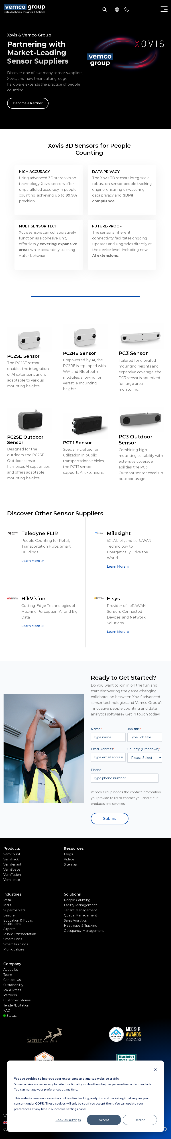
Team (7, 975)
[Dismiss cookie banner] (155, 1070)
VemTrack (11, 859)
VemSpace (11, 870)
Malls (7, 905)
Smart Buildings (15, 944)
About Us (10, 970)
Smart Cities (12, 939)
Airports (9, 929)
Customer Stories (17, 1000)
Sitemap (70, 864)
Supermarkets (14, 910)
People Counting (77, 900)
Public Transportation (19, 934)
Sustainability (13, 985)
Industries (12, 894)
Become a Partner (28, 103)
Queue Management (80, 915)
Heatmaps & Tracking (80, 926)
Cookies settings (68, 1120)
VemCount (11, 854)
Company (12, 964)
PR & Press (12, 990)
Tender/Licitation (16, 1005)
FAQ (6, 1010)
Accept (104, 1120)
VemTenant (12, 864)
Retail (7, 900)
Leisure (9, 915)
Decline (140, 1120)
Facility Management (80, 905)
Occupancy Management (84, 931)
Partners (10, 995)
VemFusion (12, 875)
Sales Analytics (75, 920)
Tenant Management (80, 910)
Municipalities (13, 949)
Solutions (72, 894)
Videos (69, 859)
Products (11, 849)
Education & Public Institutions (18, 922)
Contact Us (12, 980)
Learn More (30, 561)
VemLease (11, 880)
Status (11, 1016)
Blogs (68, 854)
